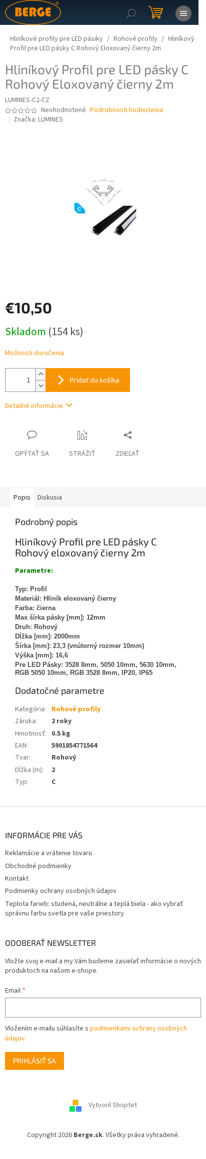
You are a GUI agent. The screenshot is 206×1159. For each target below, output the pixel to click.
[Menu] (184, 12)
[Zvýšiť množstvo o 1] (41, 374)
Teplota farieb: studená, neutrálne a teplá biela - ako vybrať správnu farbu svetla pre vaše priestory (94, 908)
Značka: (38, 120)
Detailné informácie (34, 406)
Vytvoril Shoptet (112, 1105)
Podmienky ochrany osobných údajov (60, 891)
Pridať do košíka (95, 380)
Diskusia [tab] (50, 498)
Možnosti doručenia (34, 353)
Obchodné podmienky (38, 866)
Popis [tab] (22, 498)
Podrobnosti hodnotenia (126, 110)
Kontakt (16, 879)
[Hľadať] (131, 12)
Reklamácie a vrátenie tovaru (48, 853)
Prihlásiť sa (34, 1060)
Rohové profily (76, 709)
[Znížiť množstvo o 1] (41, 385)
